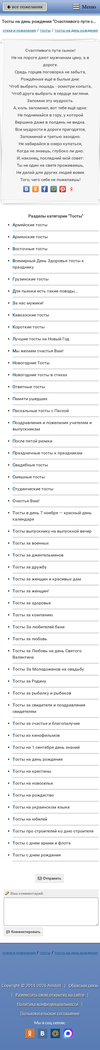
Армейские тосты (30, 224)
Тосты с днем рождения (37, 854)
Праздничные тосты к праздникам (47, 452)
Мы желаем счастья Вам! (38, 350)
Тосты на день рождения (76, 30)
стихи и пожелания (19, 30)
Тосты (45, 30)
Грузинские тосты (31, 279)
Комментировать (23, 932)
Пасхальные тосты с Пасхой (41, 410)
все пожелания (24, 6)
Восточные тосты (30, 248)
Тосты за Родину (29, 681)
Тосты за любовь (30, 638)
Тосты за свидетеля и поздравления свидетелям (49, 708)
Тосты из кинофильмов (36, 735)
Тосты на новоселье (33, 783)
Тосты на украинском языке (41, 807)
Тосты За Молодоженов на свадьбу (48, 669)
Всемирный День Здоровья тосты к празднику (48, 264)
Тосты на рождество (33, 795)
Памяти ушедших (30, 398)
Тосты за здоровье (32, 602)
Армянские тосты (30, 236)
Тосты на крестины (32, 771)
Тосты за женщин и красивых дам (47, 579)
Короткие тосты (29, 326)
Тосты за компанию (33, 614)
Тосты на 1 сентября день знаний (46, 747)
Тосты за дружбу (30, 567)
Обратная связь (83, 986)
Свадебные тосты (30, 464)
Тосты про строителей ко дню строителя (53, 831)
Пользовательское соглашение (50, 1013)
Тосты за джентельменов (38, 555)
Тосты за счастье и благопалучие (46, 723)
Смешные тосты (29, 476)
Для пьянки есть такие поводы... (45, 291)
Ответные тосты (29, 386)
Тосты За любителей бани (39, 626)
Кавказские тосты (31, 314)
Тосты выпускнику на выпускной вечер (52, 531)
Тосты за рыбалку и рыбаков (42, 693)
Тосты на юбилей (30, 819)
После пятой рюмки (32, 441)
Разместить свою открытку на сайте (50, 995)
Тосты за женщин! (31, 590)
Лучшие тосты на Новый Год (41, 338)
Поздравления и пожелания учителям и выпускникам (52, 426)
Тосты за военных (31, 543)
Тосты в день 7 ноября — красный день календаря (52, 516)
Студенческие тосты (33, 488)
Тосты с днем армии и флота (42, 843)
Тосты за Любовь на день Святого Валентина (47, 654)
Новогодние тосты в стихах (40, 374)
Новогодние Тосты (31, 362)
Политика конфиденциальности (47, 1004)
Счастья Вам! (26, 500)
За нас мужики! (28, 303)
